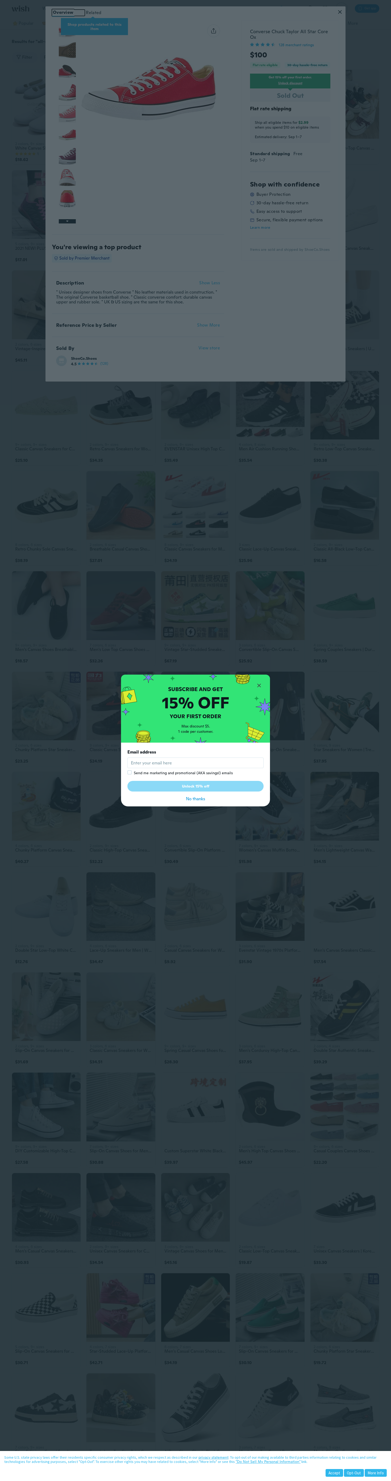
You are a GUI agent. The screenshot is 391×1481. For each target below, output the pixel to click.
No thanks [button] (195, 799)
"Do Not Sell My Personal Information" (268, 1461)
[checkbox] (129, 772)
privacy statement (213, 1457)
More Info (376, 1472)
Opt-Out (354, 1472)
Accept (334, 1472)
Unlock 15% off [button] (195, 786)
